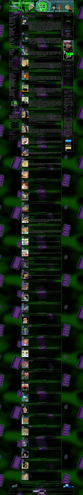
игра (67, 108)
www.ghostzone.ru (42, 485)
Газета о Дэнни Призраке (70, 96)
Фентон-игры (12, 33)
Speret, (13, 138)
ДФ (72, 121)
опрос (69, 93)
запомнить (68, 30)
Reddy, (11, 138)
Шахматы (11, 73)
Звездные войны (12, 95)
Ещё (14, 96)
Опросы (11, 53)
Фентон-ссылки (12, 32)
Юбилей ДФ (65, 117)
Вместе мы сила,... (13, 86)
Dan (64, 133)
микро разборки (68, 126)
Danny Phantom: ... (13, 80)
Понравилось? (12, 81)
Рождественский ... (13, 90)
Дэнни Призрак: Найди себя (68, 60)
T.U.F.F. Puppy (71, 119)
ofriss (10, 125)
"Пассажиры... (12, 74)
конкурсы (70, 111)
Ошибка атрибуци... (13, 79)
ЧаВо (10, 44)
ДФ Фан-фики (12, 39)
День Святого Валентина (67, 112)
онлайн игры (66, 90)
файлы (70, 94)
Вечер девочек (68, 101)
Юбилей (65, 120)
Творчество (11, 54)
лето (71, 115)
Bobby (11, 127)
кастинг (68, 119)
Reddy (69, 113)
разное (67, 107)
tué (66, 133)
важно (69, 108)
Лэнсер (64, 134)
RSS (10, 36)
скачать (66, 97)
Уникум (65, 124)
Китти (67, 92)
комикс (69, 122)
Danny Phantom (12, 49)
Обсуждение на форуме (40, 31)
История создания (13, 17)
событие (65, 94)
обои (68, 94)
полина (65, 126)
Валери (66, 105)
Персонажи (11, 18)
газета (68, 111)
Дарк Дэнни (68, 124)
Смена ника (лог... (13, 83)
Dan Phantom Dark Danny (69, 135)
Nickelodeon (37, 484)
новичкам (69, 105)
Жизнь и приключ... (13, 76)
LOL (10, 88)
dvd (71, 93)
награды (66, 106)
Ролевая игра (70, 121)
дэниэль (65, 135)
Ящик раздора (12, 94)
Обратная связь (12, 45)
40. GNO (15, 107)
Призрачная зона (69, 116)
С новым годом (68, 120)
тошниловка (70, 109)
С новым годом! (66, 121)
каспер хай (71, 132)
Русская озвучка (69, 118)
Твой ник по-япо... (13, 89)
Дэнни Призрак (66, 114)
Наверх (45, 31)
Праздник (68, 106)
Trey (10, 126)
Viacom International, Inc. (48, 484)
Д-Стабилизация (71, 134)
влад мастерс (69, 110)
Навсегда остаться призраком (69, 102)
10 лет (67, 117)
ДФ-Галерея (12, 38)
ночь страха (67, 132)
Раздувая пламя (70, 92)
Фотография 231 (15, 109)
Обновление (66, 109)
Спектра (65, 92)
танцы (67, 130)
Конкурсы (11, 40)
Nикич (11, 122)
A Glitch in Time (12, 24)
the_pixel (15, 111)
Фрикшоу (69, 130)
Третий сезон (66, 99)
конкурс (71, 107)
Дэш (64, 123)
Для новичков (12, 43)
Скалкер (71, 123)
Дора (67, 125)
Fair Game (11, 25)
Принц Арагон (70, 125)
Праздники (69, 103)
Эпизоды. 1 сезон (12, 19)
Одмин (71, 113)
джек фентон (65, 110)
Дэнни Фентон (66, 122)
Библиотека (11, 30)
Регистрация (68, 33)
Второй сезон (70, 97)
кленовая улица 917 (69, 133)
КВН (10, 87)
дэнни (71, 98)
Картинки (11, 29)
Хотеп (72, 105)
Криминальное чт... (13, 75)
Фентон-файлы (12, 31)
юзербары (66, 93)
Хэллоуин (67, 134)
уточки (72, 120)
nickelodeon (65, 103)
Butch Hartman (46, 483)
